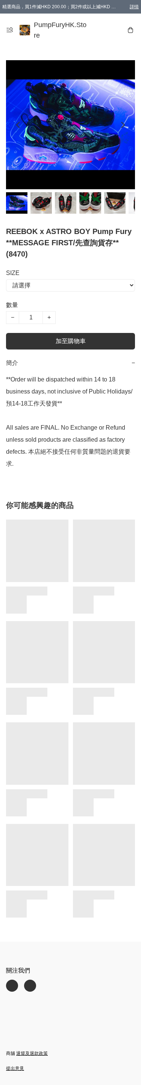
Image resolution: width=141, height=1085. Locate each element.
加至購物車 (71, 341)
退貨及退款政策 (32, 1053)
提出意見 (15, 1068)
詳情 (134, 6)
